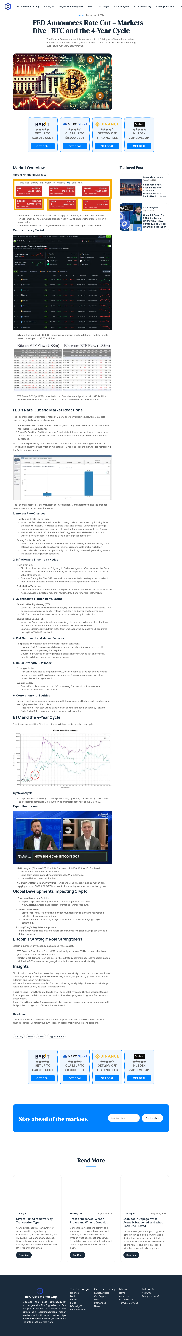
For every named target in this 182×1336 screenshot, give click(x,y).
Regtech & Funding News (71, 6)
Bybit (73, 1296)
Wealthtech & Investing (27, 6)
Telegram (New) (150, 1296)
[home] (8, 6)
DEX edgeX (76, 1306)
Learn (97, 1299)
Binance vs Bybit (78, 1309)
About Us (124, 1296)
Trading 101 (49, 6)
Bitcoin (41, 1036)
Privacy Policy (126, 1299)
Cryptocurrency (56, 1036)
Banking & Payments (166, 6)
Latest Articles (101, 1292)
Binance (74, 1292)
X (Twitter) (147, 1292)
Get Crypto (100, 1296)
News (91, 6)
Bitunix (74, 1299)
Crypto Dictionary (142, 6)
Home (122, 1292)
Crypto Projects (121, 6)
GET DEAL (42, 146)
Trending (19, 1036)
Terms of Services (128, 1302)
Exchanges (104, 6)
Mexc (73, 1302)
